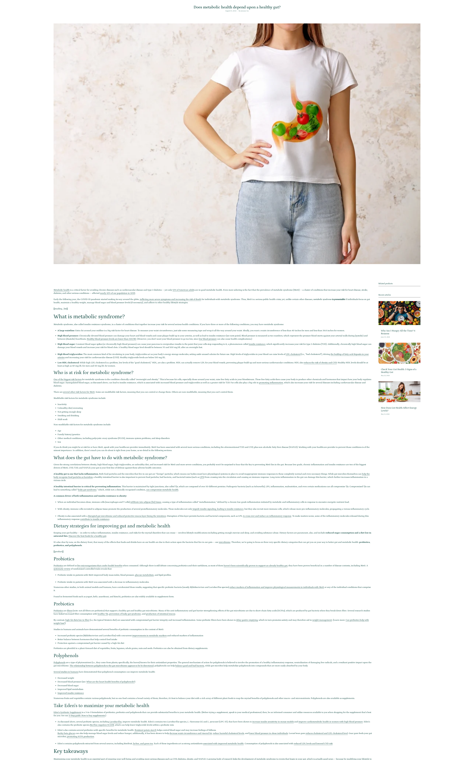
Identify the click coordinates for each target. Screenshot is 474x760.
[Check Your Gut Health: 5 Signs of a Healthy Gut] (399, 353)
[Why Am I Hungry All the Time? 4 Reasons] (399, 313)
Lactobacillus (115, 722)
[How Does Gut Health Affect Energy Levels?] (399, 391)
